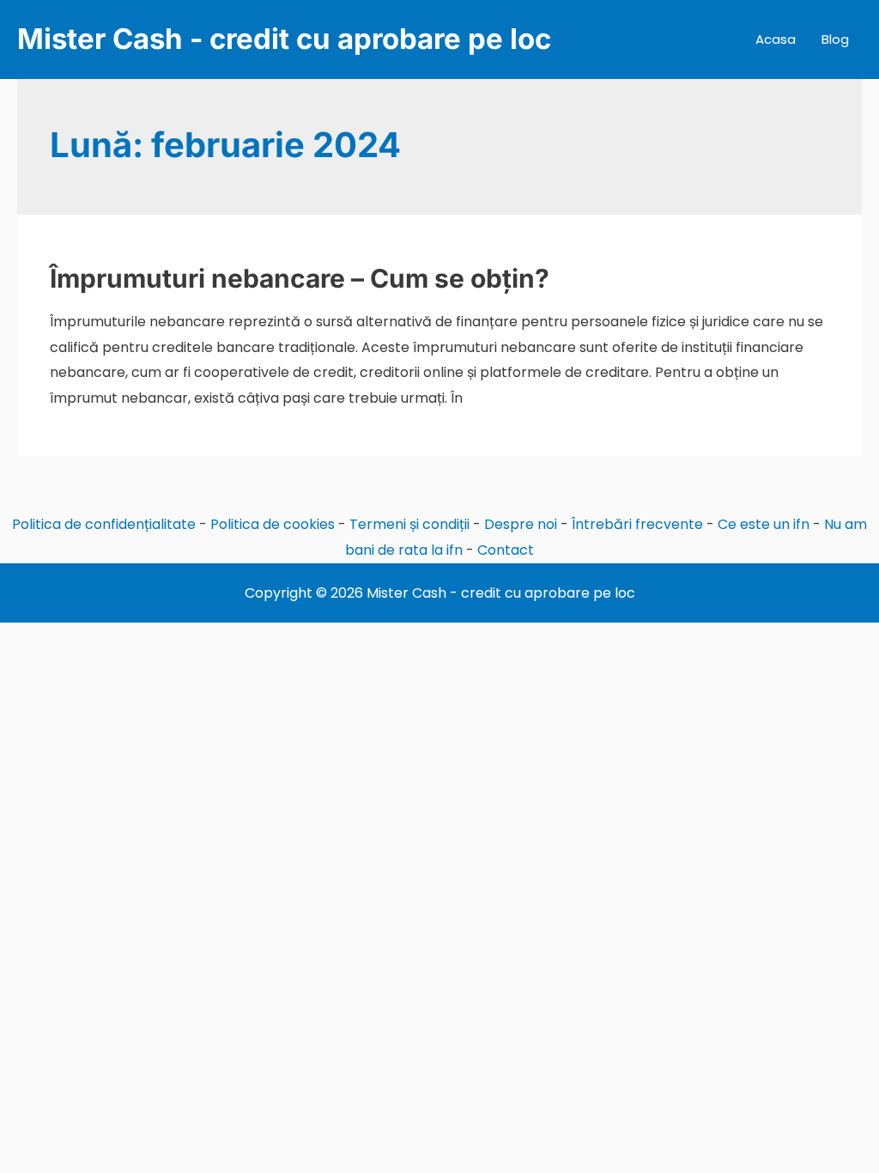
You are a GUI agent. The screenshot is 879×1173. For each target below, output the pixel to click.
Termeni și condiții (409, 524)
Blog (835, 39)
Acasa (775, 39)
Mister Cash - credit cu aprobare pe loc (284, 38)
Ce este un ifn (763, 524)
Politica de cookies (272, 524)
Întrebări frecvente (637, 524)
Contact (505, 550)
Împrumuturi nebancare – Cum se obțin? (299, 278)
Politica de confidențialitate (104, 524)
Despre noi (520, 524)
